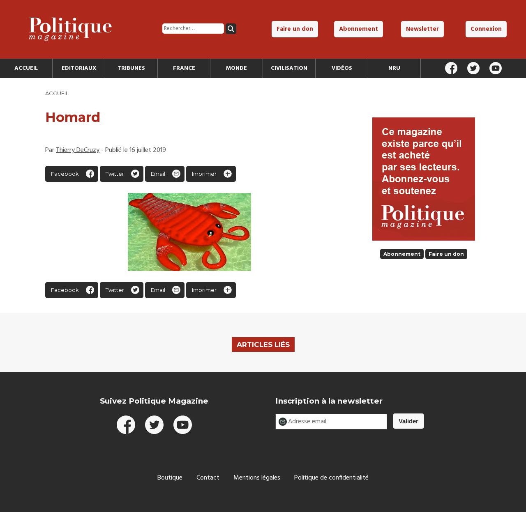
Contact (207, 478)
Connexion (486, 29)
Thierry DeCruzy (77, 150)
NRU (394, 68)
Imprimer (204, 173)
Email (158, 173)
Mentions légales (256, 478)
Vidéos (342, 68)
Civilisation (289, 68)
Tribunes (131, 68)
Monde (236, 68)
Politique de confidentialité (331, 478)
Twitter (115, 173)
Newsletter (422, 29)
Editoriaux (79, 68)
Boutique (169, 478)
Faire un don (295, 29)
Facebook (65, 173)
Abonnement (358, 29)
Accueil (26, 68)
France (184, 68)
